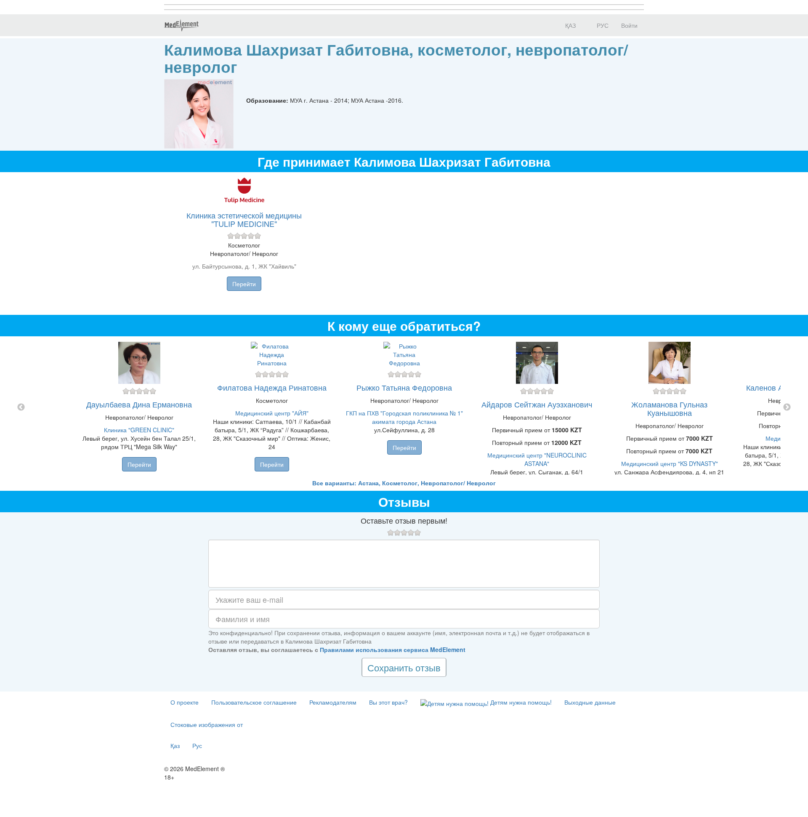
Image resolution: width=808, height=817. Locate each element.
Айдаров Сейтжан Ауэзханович (536, 404)
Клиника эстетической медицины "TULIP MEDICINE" (244, 219)
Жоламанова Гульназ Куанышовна (669, 408)
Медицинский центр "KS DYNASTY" (669, 463)
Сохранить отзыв (404, 667)
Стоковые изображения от (206, 724)
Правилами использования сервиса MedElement (392, 649)
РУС (602, 25)
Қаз (175, 745)
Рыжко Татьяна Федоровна (404, 387)
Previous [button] (21, 407)
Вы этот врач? (388, 702)
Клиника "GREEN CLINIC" (139, 430)
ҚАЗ (569, 25)
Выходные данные (590, 702)
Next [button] (787, 407)
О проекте (184, 702)
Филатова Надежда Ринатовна (272, 387)
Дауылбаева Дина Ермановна (139, 404)
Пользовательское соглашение (254, 702)
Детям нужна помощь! (520, 702)
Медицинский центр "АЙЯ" (271, 413)
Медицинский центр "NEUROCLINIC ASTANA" (537, 459)
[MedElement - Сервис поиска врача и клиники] (181, 25)
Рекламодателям (332, 702)
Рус (197, 745)
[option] (404, 407)
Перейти (244, 283)
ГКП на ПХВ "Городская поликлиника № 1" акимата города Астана (404, 417)
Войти (629, 25)
